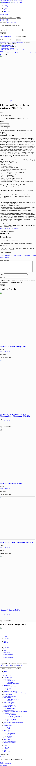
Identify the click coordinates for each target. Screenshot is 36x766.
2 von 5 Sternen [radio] (13, 255)
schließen (2, 756)
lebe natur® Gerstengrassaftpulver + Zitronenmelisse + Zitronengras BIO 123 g (15, 415)
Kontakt (5, 640)
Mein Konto (6, 643)
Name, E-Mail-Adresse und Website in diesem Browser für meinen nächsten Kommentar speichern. (17, 281)
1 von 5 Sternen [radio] (4, 255)
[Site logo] (5, 0)
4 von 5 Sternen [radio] (31, 255)
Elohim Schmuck (12, 704)
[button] (5, 351)
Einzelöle (9, 731)
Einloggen (3, 33)
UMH (8, 728)
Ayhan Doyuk (11, 680)
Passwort (3, 30)
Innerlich (9, 688)
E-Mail (2, 277)
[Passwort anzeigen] (23, 30)
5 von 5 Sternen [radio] (4, 257)
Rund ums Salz (11, 708)
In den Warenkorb (5, 126)
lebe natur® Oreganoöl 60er (10, 610)
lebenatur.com (16, 228)
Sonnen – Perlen (11, 719)
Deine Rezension (5, 260)
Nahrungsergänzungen (17, 42)
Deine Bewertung (5, 252)
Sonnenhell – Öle (12, 721)
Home (5, 636)
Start (1, 42)
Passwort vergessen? (5, 36)
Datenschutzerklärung (6, 665)
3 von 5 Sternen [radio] (22, 255)
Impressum (16, 665)
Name (2, 274)
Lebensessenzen (11, 714)
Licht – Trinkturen (12, 718)
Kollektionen (10, 736)
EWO (8, 727)
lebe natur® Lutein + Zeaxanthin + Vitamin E (16, 542)
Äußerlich (9, 690)
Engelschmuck (11, 705)
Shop (4, 641)
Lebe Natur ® (7, 42)
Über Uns (6, 638)
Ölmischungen (11, 733)
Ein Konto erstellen (11, 22)
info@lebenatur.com (5, 228)
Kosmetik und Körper (13, 683)
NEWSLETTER (8, 655)
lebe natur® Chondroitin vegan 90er (13, 346)
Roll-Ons (9, 735)
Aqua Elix (10, 682)
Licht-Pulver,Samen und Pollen (15, 716)
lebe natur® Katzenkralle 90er (11, 483)
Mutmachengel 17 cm (6, 46)
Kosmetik (9, 700)
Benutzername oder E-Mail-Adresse (10, 25)
